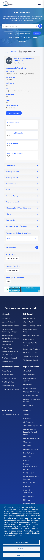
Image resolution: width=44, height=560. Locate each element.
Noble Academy (29, 339)
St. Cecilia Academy (30, 353)
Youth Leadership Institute (11, 389)
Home (6, 52)
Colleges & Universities (23, 33)
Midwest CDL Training (31, 392)
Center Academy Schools (32, 325)
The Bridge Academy (30, 356)
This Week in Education (10, 358)
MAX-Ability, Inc (29, 483)
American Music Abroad (31, 438)
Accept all (21, 555)
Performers (22, 41)
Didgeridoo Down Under (10, 415)
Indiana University (29, 388)
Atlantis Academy (29, 322)
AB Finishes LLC (28, 422)
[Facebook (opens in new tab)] (36, 247)
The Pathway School (30, 360)
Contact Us (6, 318)
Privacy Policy (7, 348)
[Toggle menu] (40, 4)
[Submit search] (40, 26)
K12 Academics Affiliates (10, 325)
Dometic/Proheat (29, 453)
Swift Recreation (29, 504)
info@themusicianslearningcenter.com (18, 91)
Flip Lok (26, 460)
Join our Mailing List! (9, 322)
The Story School (8, 382)
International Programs (30, 37)
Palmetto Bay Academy (31, 349)
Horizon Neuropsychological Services (30, 466)
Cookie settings (21, 542)
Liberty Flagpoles (29, 473)
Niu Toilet (26, 486)
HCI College (27, 384)
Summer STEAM (8, 374)
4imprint (26, 415)
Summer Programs (13, 37)
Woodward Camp (8, 385)
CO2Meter (27, 445)
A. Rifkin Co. (27, 418)
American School (29, 318)
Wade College (28, 405)
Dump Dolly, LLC (29, 456)
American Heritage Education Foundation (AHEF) (30, 431)
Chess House (27, 442)
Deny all (21, 549)
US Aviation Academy (30, 395)
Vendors (36, 33)
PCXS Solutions (28, 496)
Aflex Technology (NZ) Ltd (32, 426)
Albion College (28, 371)
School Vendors (12, 259)
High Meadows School (31, 335)
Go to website (15, 113)
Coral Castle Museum (30, 449)
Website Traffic (7, 362)
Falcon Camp (6, 371)
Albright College (28, 374)
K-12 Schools (8, 33)
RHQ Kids (26, 500)
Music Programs (12, 270)
